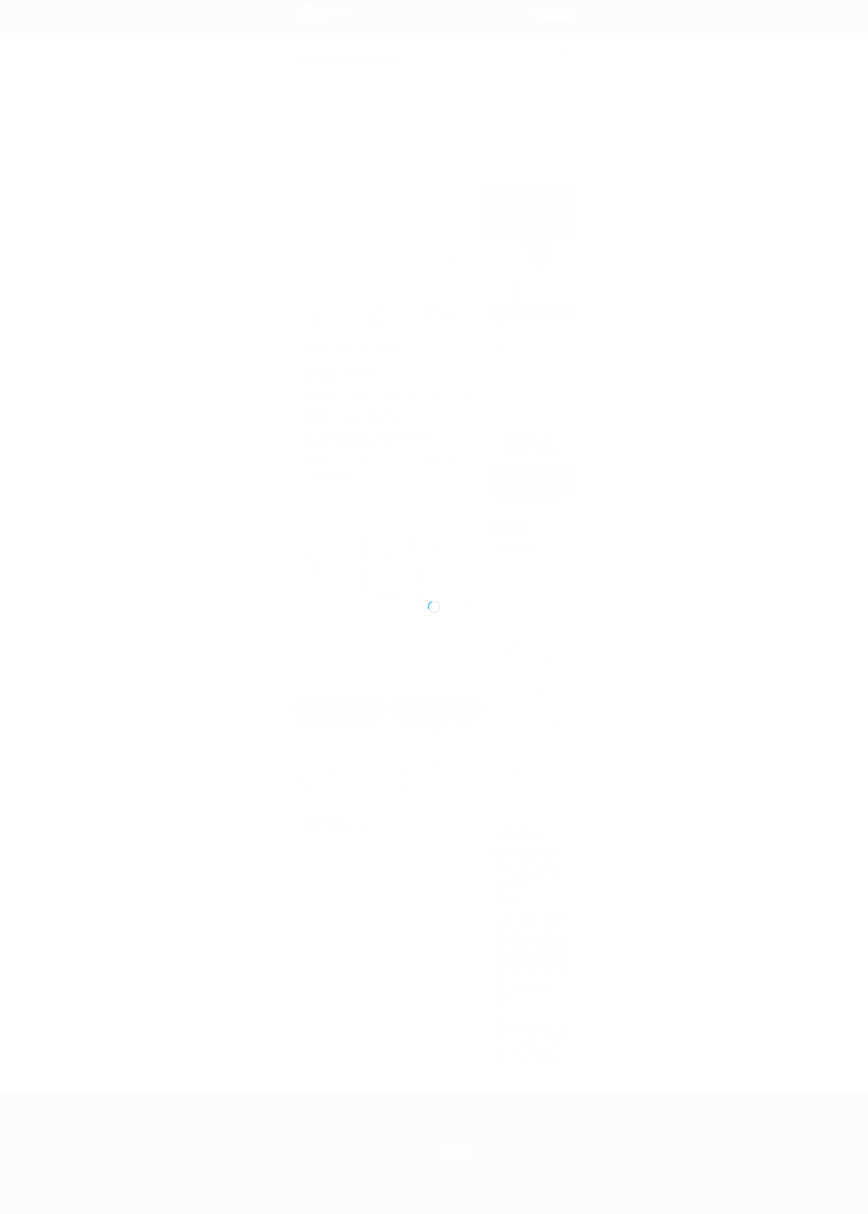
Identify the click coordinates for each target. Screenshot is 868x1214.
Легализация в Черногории (516, 601)
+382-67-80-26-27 (544, 284)
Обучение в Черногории (516, 729)
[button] (390, 557)
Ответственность (342, 1168)
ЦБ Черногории (510, 784)
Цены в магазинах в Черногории (523, 790)
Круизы (334, 1152)
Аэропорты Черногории (514, 567)
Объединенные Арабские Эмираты (523, 607)
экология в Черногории (513, 811)
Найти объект (308, 1144)
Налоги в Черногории (514, 709)
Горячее (335, 1136)
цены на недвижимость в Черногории (524, 628)
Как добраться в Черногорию (521, 696)
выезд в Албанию (509, 580)
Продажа (370, 14)
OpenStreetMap (462, 608)
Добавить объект (555, 14)
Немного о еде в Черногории (520, 716)
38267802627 (514, 15)
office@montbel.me (538, 299)
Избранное (481, 14)
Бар (380, 54)
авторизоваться (387, 830)
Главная (300, 54)
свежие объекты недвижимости (393, 456)
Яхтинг (502, 804)
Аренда (392, 14)
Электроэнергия (510, 797)
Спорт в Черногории (513, 757)
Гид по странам (452, 14)
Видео (502, 675)
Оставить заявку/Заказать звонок (533, 314)
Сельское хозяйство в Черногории (525, 750)
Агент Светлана (533, 275)
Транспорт (505, 763)
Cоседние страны (509, 560)
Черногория (504, 635)
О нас (428, 14)
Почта (302, 1176)
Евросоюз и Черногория (516, 689)
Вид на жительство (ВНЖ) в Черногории (529, 668)
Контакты (304, 1160)
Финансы (504, 770)
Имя (499, 327)
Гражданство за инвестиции (519, 682)
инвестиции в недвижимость (517, 594)
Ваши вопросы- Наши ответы (520, 662)
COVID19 (504, 641)
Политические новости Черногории (525, 743)
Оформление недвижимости (519, 736)
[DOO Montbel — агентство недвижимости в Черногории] (325, 23)
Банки (502, 648)
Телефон (503, 367)
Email (500, 347)
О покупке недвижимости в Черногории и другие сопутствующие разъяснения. (373, 492)
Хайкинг (503, 777)
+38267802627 (386, 1149)
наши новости (343, 456)
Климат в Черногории (514, 702)
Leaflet (450, 608)
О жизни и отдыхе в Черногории (523, 723)
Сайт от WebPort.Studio (555, 1197)
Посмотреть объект (340, 699)
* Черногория (324, 54)
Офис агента (307, 1136)
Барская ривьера (356, 54)
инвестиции (504, 587)
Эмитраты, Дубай (511, 614)
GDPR (302, 1168)
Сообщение (505, 387)
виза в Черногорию (510, 574)
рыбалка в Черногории (513, 621)
